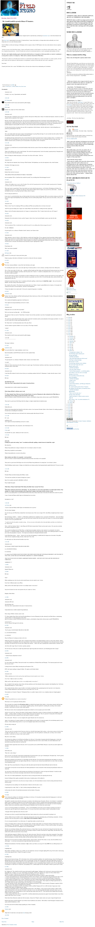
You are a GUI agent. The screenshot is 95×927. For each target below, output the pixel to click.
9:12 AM (6, 330)
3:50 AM (6, 243)
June (70, 345)
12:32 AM (7, 142)
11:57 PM (7, 846)
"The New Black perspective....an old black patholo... (79, 371)
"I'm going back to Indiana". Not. (75, 352)
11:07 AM (7, 404)
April (70, 349)
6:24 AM (6, 260)
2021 (69, 325)
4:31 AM (6, 250)
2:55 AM (6, 179)
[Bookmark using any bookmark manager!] (72, 426)
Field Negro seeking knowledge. (75, 360)
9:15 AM (6, 345)
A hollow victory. (72, 380)
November (71, 338)
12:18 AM (7, 105)
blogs (67, 293)
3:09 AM (6, 220)
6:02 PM (6, 651)
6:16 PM (6, 694)
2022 (69, 323)
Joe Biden (13, 86)
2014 (69, 404)
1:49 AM (6, 157)
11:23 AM (7, 468)
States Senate (23, 86)
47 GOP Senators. (8, 86)
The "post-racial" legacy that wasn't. (76, 364)
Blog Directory (72, 291)
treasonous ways (46, 35)
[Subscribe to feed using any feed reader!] (71, 424)
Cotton (6, 430)
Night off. (71, 397)
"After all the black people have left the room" (78, 358)
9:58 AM (6, 375)
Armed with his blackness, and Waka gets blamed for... (80, 383)
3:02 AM (6, 201)
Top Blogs (75, 291)
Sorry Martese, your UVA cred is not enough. (78, 372)
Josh (6, 262)
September (71, 341)
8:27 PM (6, 854)
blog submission (73, 293)
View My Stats (76, 429)
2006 (69, 416)
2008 (69, 413)
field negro (7, 253)
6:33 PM (6, 726)
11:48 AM (7, 503)
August (70, 342)
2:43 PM (6, 906)
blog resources (69, 293)
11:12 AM (7, 415)
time (24, 912)
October (71, 339)
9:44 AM (6, 355)
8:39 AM (6, 305)
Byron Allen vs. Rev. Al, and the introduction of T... (79, 399)
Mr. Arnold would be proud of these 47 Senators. (17, 21)
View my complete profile (72, 138)
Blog (67, 291)
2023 (69, 322)
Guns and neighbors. (73, 377)
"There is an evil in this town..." (75, 393)
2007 (69, 415)
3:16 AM (6, 232)
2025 (69, 319)
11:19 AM (7, 435)
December (71, 336)
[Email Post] (15, 84)
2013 (69, 405)
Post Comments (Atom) (12, 924)
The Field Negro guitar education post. (76, 353)
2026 (69, 317)
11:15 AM (7, 428)
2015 (69, 334)
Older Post (62, 921)
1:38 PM (6, 564)
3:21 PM (6, 597)
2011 (69, 408)
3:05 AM (6, 213)
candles (76, 293)
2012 (69, 407)
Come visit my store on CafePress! (74, 183)
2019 (69, 328)
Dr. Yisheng (7, 100)
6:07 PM (6, 671)
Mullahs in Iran (18, 86)
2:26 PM (6, 571)
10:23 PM (7, 915)
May (70, 347)
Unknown (7, 909)
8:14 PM (6, 792)
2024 (69, 320)
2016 (69, 333)
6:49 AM (6, 291)
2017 (69, 331)
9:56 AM (6, 368)
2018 (69, 330)
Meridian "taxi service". (74, 374)
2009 (69, 412)
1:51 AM (6, 167)
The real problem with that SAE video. (76, 375)
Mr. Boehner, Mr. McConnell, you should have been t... (80, 388)
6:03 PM (6, 658)
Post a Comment (5, 918)
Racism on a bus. (72, 385)
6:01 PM (6, 625)
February (71, 401)
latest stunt (6, 40)
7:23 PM (6, 748)
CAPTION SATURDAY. (74, 356)
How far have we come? (73, 361)
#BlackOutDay (72, 391)
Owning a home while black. (74, 394)
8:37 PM (6, 866)
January (71, 402)
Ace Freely (7, 505)
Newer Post (4, 921)
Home (33, 921)
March (70, 350)
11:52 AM (7, 541)
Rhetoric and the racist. (73, 366)
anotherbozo (7, 293)
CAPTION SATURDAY (74, 390)
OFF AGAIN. (71, 382)
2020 (69, 327)
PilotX (6, 107)
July (70, 344)
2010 (69, 410)
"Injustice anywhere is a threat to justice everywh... (79, 396)
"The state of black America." (75, 369)
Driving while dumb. (73, 355)
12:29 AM (7, 112)
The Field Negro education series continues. (78, 363)
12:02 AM (7, 98)
